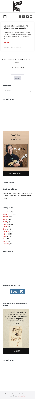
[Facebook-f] (20, 16)
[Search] (29, 90)
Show (4, 239)
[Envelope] (31, 16)
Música (5, 234)
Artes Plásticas (7, 214)
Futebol (5, 226)
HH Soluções (21, 396)
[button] (5, 16)
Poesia (5, 236)
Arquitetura (6, 212)
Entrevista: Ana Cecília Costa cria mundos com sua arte (16, 27)
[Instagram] (23, 16)
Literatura (6, 231)
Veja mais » (7, 42)
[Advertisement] (16, 113)
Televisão (6, 244)
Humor (5, 229)
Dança (5, 222)
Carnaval (5, 217)
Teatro (5, 241)
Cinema (5, 219)
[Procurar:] (17, 91)
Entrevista (6, 224)
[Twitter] (27, 16)
